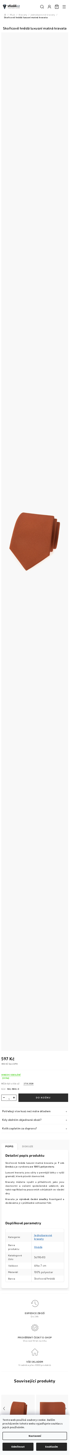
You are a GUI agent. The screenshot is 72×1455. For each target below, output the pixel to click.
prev (4, 1408)
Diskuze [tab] (27, 1146)
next (65, 1408)
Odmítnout (18, 1447)
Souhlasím (51, 1447)
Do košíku (43, 1097)
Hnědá (38, 1247)
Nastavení (35, 1436)
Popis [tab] (9, 1146)
